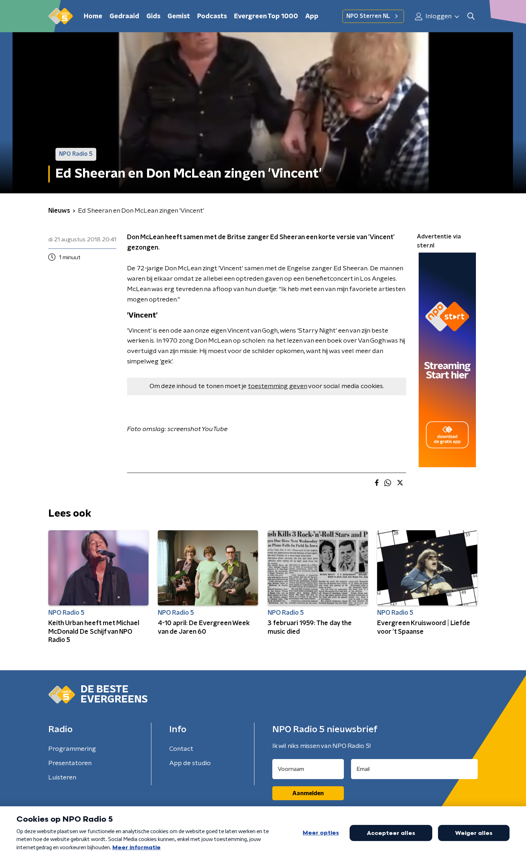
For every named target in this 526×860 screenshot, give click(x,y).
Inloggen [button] (438, 16)
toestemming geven (277, 386)
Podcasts (212, 16)
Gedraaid (124, 16)
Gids (153, 16)
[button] (471, 16)
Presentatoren (70, 763)
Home (93, 16)
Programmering (72, 749)
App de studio (190, 763)
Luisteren (62, 777)
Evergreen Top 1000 (266, 16)
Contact (181, 749)
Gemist (178, 16)
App (311, 16)
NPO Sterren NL (368, 16)
